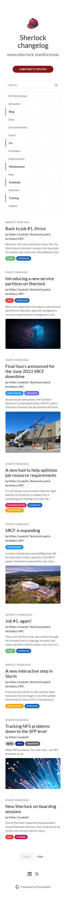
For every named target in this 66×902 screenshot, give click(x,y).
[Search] (56, 85)
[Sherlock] (33, 24)
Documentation (17, 127)
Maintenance (17, 166)
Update (12, 205)
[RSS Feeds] (36, 873)
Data (11, 119)
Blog (11, 111)
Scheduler (15, 182)
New (11, 174)
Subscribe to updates (33, 69)
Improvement (16, 158)
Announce (14, 103)
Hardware (14, 150)
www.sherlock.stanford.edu (33, 54)
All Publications (17, 96)
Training (14, 198)
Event (12, 135)
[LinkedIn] (31, 873)
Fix (10, 143)
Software (13, 190)
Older (40, 856)
